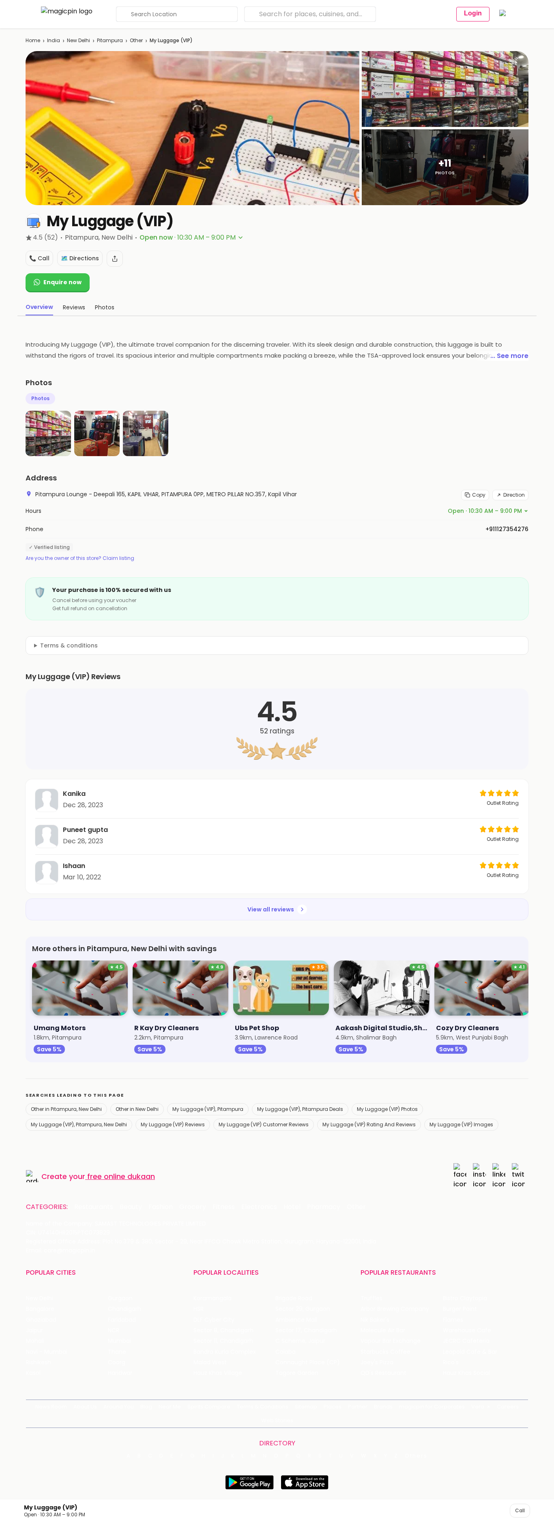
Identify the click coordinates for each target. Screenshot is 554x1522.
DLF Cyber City (213, 1320)
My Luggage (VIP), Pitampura (207, 1109)
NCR (113, 1330)
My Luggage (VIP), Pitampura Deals (300, 1109)
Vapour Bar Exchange (391, 1341)
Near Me (170, 1407)
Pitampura (110, 40)
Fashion (160, 1207)
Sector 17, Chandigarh (306, 1330)
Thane (117, 1352)
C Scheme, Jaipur (300, 1341)
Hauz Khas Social (466, 1373)
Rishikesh (38, 1362)
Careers (508, 1407)
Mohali (35, 1341)
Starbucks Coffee (385, 1352)
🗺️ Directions (80, 258)
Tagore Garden (296, 1373)
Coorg (116, 1362)
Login (473, 13)
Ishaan (74, 865)
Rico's (451, 1362)
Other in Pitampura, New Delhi (66, 1109)
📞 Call (39, 258)
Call (520, 1510)
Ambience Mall (296, 1320)
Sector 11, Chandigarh (223, 1341)
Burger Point (460, 1309)
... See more (509, 355)
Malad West (210, 1362)
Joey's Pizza (377, 1362)
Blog (146, 1407)
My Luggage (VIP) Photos (387, 1109)
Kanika (74, 793)
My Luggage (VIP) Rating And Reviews (369, 1124)
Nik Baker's (375, 1320)
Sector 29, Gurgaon (302, 1309)
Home (33, 40)
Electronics (259, 1207)
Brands (383, 1407)
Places (332, 1407)
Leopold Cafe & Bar (470, 1352)
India (53, 40)
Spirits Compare (208, 1407)
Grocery (192, 1207)
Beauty (131, 1207)
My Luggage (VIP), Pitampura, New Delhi (79, 1124)
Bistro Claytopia (465, 1298)
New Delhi (78, 40)
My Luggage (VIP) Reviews (173, 1124)
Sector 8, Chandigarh (223, 1330)
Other (136, 40)
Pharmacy (323, 1207)
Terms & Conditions (262, 1407)
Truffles (371, 1298)
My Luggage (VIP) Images (461, 1124)
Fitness (224, 1207)
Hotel (292, 1207)
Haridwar (120, 1373)
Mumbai (119, 1341)
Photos (40, 398)
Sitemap (306, 1407)
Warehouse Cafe (467, 1330)
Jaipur (34, 1330)
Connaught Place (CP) (307, 1362)
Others (416, 1456)
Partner (357, 1407)
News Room (51, 1407)
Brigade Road (293, 1298)
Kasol (33, 1373)
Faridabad (122, 1320)
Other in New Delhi (137, 1109)
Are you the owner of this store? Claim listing (80, 558)
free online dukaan (121, 1176)
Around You (118, 1407)
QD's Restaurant (383, 1373)
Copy (478, 494)
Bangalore (40, 1309)
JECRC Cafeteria (466, 1341)
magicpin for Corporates (432, 1407)
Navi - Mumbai (46, 1352)
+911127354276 (506, 529)
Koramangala (212, 1298)
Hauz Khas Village (217, 1373)
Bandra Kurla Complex (224, 1352)
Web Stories (277, 1420)
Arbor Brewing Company (395, 1309)
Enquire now (62, 282)
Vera (477, 1407)
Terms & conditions (69, 645)
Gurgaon (120, 1298)
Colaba (285, 1352)
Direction (514, 494)
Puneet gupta (85, 829)
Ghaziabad (41, 1320)
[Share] (115, 259)
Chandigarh (124, 1309)
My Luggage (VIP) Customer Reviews (264, 1124)
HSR (198, 1309)
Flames (453, 1320)
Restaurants (93, 1207)
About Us (85, 1407)
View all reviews (270, 909)
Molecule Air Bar (383, 1330)
